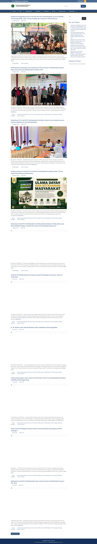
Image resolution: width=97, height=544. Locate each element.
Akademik (38, 11)
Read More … (14, 112)
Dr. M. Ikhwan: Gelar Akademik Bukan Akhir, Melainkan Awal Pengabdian (34, 327)
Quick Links (80, 1)
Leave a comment (24, 63)
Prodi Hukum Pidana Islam (37, 114)
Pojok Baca (72, 11)
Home (14, 11)
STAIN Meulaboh (47, 114)
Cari (70, 16)
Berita (53, 11)
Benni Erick (23, 20)
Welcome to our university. (21, 1)
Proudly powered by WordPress (41, 542)
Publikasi (46, 11)
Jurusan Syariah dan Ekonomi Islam (24, 114)
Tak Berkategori (15, 63)
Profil (20, 11)
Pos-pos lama (15, 534)
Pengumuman (62, 11)
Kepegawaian (28, 11)
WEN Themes (60, 542)
